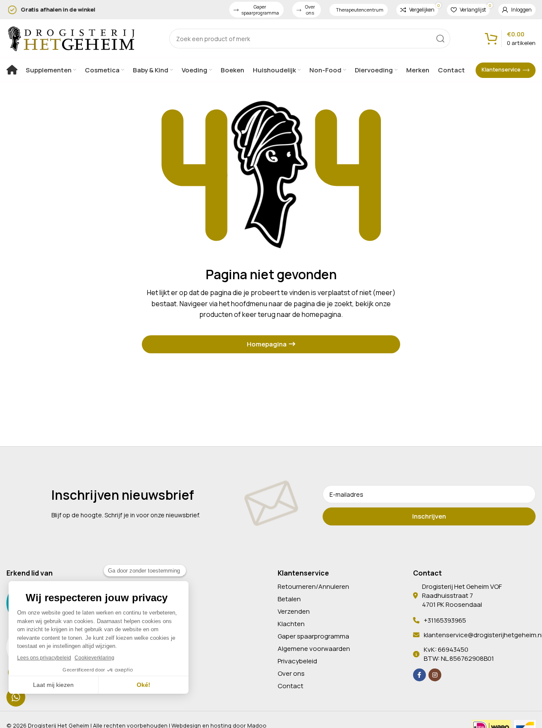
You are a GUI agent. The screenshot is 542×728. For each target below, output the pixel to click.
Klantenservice (501, 69)
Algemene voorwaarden (314, 648)
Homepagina (267, 344)
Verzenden (294, 611)
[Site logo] (70, 37)
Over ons (310, 9)
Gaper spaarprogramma (260, 9)
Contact (290, 685)
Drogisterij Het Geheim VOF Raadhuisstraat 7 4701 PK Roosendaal (462, 595)
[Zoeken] (440, 38)
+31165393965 (445, 620)
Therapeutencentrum (359, 9)
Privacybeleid (297, 660)
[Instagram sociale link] (434, 674)
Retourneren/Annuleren (313, 586)
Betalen (289, 598)
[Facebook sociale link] (419, 674)
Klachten (291, 623)
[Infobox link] (113, 10)
